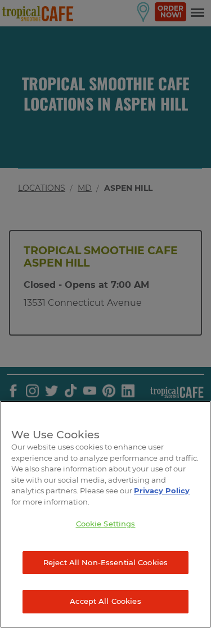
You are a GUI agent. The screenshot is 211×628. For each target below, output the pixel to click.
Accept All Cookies (105, 601)
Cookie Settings (106, 523)
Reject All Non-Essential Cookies (105, 562)
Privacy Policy (162, 490)
